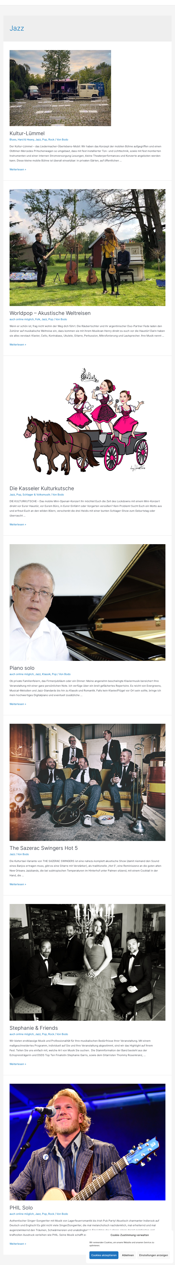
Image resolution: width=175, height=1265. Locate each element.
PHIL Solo (21, 1208)
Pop (44, 139)
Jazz (38, 139)
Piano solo (22, 668)
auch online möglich (22, 319)
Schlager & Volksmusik (36, 494)
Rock (51, 139)
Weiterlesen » (18, 169)
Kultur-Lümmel (27, 133)
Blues (13, 139)
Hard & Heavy (26, 139)
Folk (37, 319)
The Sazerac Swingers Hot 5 (44, 848)
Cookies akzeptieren (104, 1255)
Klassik (46, 674)
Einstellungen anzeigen (153, 1255)
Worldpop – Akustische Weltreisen (50, 313)
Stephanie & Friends (34, 1028)
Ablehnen (128, 1255)
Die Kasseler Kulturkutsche (42, 488)
